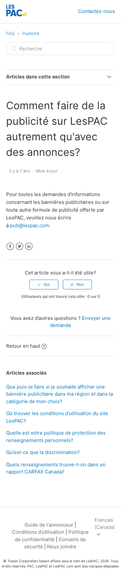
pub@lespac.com (29, 225)
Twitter (19, 246)
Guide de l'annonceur (49, 525)
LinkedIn (29, 246)
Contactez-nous (96, 11)
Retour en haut (23, 346)
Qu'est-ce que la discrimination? (43, 452)
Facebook (10, 246)
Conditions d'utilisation (38, 532)
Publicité (30, 33)
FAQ (10, 33)
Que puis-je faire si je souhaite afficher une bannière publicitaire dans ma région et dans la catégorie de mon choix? (59, 394)
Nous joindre (61, 546)
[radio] (43, 284)
